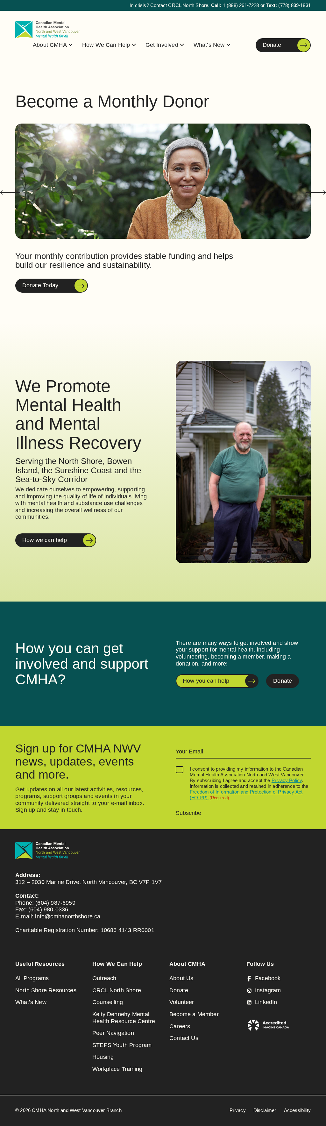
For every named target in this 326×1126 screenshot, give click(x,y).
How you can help (206, 681)
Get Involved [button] (161, 45)
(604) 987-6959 (55, 903)
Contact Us (183, 1038)
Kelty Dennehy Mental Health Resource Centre (123, 1017)
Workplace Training (117, 1069)
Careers (179, 1026)
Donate (271, 47)
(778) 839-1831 (294, 5)
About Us (181, 978)
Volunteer (181, 1002)
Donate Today (40, 285)
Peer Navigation (113, 1033)
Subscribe (188, 813)
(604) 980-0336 (48, 909)
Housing (103, 1057)
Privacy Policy (287, 780)
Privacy (238, 1110)
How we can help (44, 540)
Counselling (107, 1002)
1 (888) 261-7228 (241, 5)
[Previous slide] (10, 192)
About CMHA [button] (50, 45)
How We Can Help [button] (106, 45)
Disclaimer (264, 1110)
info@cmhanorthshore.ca (67, 916)
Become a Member (194, 1014)
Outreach (104, 978)
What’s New (209, 45)
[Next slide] (316, 192)
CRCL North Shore (116, 990)
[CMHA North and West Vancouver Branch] (47, 29)
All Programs (32, 978)
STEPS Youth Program (122, 1045)
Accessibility (297, 1110)
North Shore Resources (45, 990)
